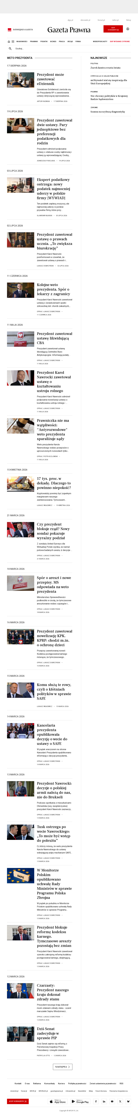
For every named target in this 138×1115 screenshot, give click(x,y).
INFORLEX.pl (43, 1091)
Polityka (94, 64)
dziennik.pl (85, 20)
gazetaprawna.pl (57, 1091)
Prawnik (94, 92)
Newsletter (82, 1091)
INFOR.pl (33, 1091)
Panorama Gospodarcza (119, 1091)
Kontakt (18, 1083)
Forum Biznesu (101, 1091)
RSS (121, 1083)
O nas (27, 1083)
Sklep (128, 20)
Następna (61, 1067)
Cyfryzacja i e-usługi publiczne (104, 76)
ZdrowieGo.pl (70, 1091)
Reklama (37, 1083)
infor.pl (115, 20)
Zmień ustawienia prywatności (103, 1083)
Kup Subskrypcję (113, 29)
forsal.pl (101, 20)
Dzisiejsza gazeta (23, 29)
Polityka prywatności (77, 1083)
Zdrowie (94, 107)
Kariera (61, 1083)
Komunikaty (49, 1083)
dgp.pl (70, 20)
